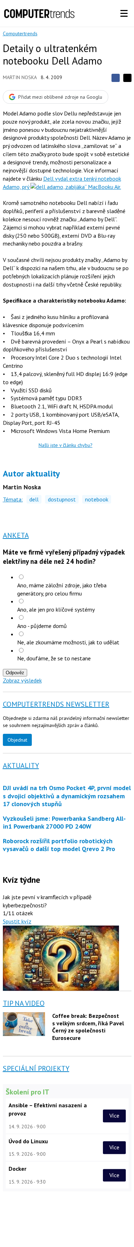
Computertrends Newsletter (56, 704)
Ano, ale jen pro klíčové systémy (56, 609)
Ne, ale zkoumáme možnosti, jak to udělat (68, 642)
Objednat (17, 740)
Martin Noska (20, 77)
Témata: (13, 499)
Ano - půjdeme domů (42, 625)
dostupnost (62, 499)
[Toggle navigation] (124, 13)
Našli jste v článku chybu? (66, 445)
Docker (17, 1168)
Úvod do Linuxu (28, 1141)
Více (114, 1115)
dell (34, 499)
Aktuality (21, 765)
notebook (96, 499)
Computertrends (20, 33)
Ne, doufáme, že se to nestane (54, 658)
